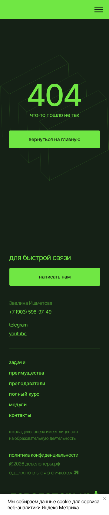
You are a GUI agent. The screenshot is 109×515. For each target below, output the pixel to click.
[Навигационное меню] (98, 10)
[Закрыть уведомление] (104, 498)
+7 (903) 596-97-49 (30, 312)
